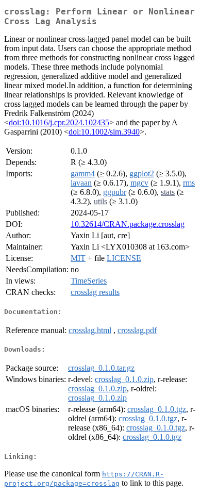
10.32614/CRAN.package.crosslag (128, 224)
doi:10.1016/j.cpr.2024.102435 (59, 122)
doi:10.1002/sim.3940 (104, 131)
